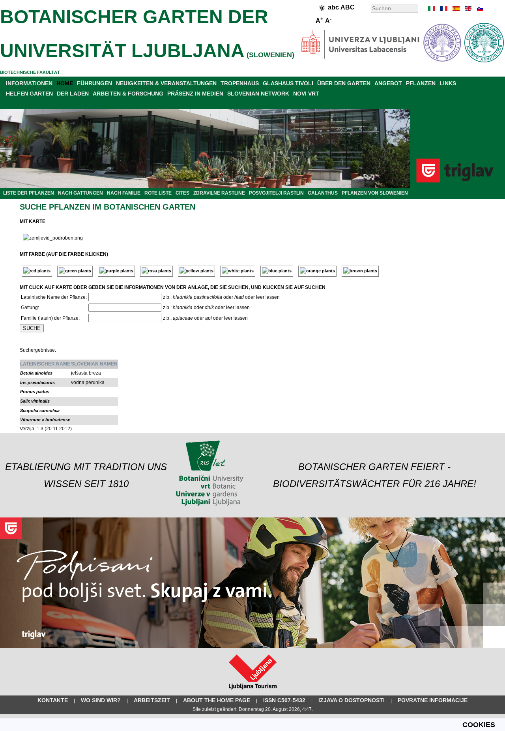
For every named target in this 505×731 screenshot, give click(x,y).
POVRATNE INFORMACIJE (433, 700)
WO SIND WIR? (101, 700)
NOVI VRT (306, 93)
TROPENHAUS (240, 83)
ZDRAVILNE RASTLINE (219, 193)
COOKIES (478, 725)
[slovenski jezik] (479, 8)
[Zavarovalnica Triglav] (252, 646)
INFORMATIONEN (29, 83)
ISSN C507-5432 (284, 700)
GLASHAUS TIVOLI (288, 83)
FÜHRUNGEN (94, 83)
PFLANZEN (421, 83)
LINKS (448, 83)
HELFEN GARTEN (29, 93)
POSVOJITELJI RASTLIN (276, 193)
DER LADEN (73, 93)
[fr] (444, 8)
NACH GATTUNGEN (80, 193)
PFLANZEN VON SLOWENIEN (375, 193)
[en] (467, 8)
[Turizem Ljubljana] (253, 691)
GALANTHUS (323, 193)
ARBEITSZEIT (152, 700)
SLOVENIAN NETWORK (258, 93)
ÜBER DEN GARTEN (343, 83)
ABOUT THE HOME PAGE (216, 700)
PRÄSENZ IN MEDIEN (195, 93)
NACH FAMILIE (123, 193)
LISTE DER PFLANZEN (28, 193)
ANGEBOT (388, 83)
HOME (64, 83)
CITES (182, 193)
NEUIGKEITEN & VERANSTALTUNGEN (166, 83)
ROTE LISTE (158, 193)
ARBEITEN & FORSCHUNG (128, 93)
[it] (432, 8)
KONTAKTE (52, 700)
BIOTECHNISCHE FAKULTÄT (30, 72)
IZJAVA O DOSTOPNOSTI (351, 700)
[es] (456, 8)
